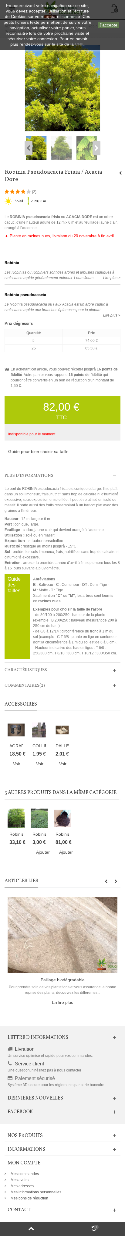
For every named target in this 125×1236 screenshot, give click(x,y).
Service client (29, 1063)
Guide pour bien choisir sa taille (38, 451)
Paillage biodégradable (63, 979)
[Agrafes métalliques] (16, 730)
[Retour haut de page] (31, 1229)
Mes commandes (25, 1174)
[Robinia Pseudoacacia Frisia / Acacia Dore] (37, 148)
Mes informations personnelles (36, 1192)
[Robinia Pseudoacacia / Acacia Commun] (16, 818)
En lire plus (62, 1002)
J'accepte (108, 25)
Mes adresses (22, 1186)
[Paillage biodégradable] (62, 935)
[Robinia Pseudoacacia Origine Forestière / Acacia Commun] (39, 818)
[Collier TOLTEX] (39, 730)
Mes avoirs (20, 1180)
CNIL (80, 44)
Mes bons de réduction (29, 1198)
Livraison (25, 1049)
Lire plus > (111, 278)
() (34, 192)
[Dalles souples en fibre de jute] (62, 730)
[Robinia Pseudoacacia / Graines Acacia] (62, 818)
